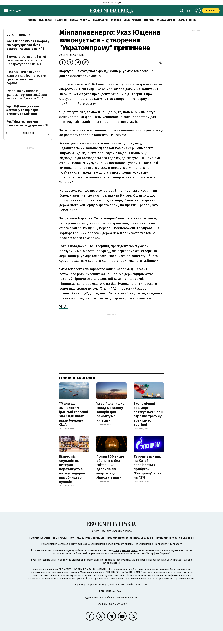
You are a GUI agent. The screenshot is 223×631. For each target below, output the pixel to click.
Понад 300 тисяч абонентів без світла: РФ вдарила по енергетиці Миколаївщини (110, 466)
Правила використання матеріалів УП (130, 538)
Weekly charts (166, 20)
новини (31, 20)
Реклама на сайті (39, 538)
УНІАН (63, 307)
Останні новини (18, 34)
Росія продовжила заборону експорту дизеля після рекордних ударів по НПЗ (27, 45)
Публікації (45, 20)
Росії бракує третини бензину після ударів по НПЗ (27, 123)
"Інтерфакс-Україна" (125, 550)
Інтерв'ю (149, 20)
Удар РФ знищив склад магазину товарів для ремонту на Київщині (110, 411)
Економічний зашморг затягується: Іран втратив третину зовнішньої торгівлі (148, 414)
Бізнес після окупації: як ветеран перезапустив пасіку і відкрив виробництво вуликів (72, 469)
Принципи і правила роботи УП (175, 538)
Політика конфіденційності (87, 538)
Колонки (61, 20)
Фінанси (115, 20)
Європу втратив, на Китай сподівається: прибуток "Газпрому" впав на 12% (148, 466)
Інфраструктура (79, 20)
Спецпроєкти (132, 20)
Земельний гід (187, 20)
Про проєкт (59, 538)
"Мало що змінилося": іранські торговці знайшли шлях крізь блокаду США (73, 414)
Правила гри (100, 20)
